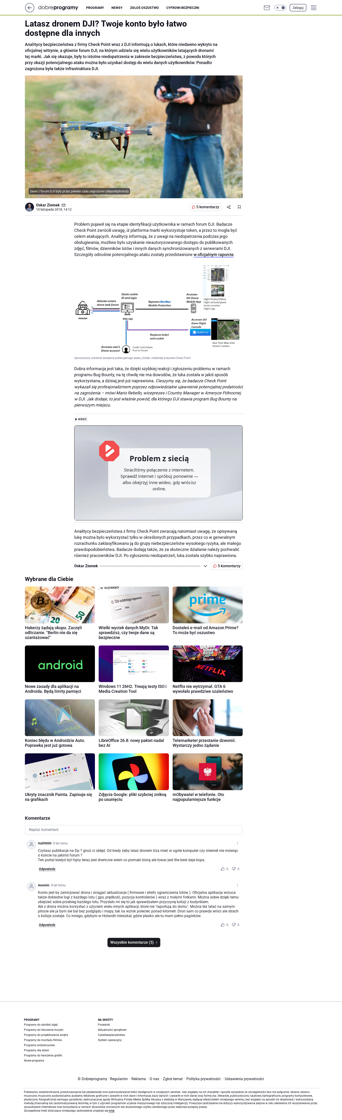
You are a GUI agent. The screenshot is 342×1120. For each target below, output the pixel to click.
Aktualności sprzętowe (112, 1029)
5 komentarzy (207, 207)
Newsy (117, 8)
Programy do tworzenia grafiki (43, 1055)
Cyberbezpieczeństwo (111, 1035)
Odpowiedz (47, 869)
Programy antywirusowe (39, 1045)
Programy (95, 8)
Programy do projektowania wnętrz (46, 1035)
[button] (280, 7)
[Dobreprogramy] (62, 7)
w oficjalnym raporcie (214, 254)
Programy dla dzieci (36, 1050)
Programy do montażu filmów (43, 1040)
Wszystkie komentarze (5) (132, 942)
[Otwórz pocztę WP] (267, 7)
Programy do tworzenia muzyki (43, 1029)
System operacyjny (110, 1040)
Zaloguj (298, 8)
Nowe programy (34, 1060)
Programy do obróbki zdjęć (41, 1024)
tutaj (111, 1110)
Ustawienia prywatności (243, 1079)
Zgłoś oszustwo (144, 8)
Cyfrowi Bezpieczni (182, 8)
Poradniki (104, 1024)
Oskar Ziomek (48, 205)
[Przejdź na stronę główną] (29, 11)
